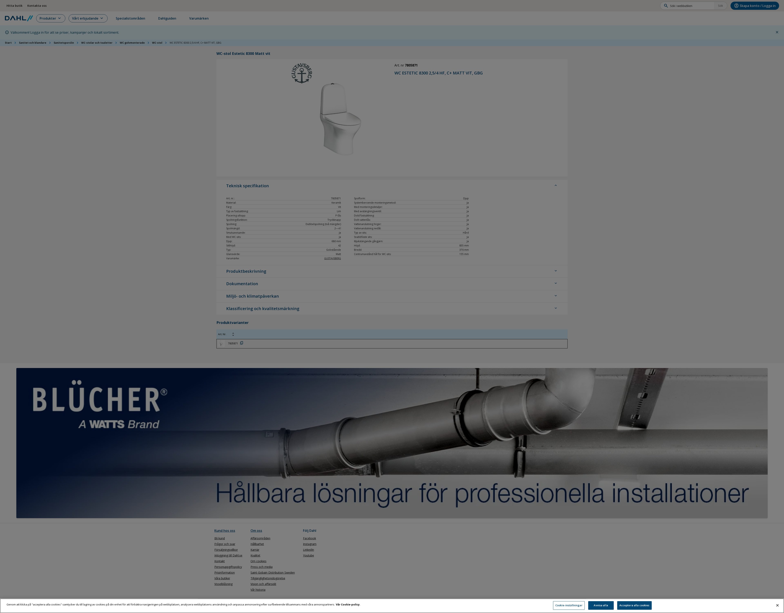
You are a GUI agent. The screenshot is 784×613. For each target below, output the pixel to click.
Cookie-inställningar (568, 605)
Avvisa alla (601, 605)
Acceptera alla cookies (634, 605)
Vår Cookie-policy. (348, 604)
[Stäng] (777, 605)
